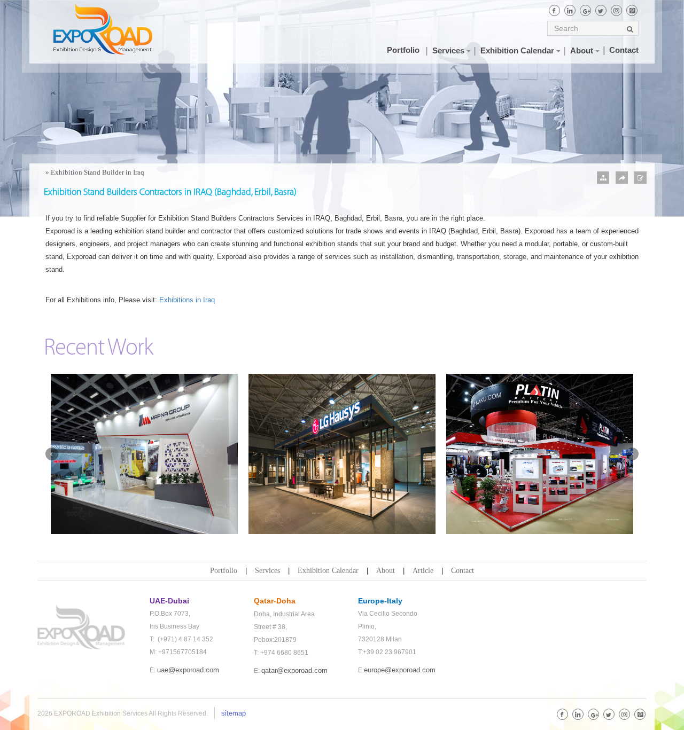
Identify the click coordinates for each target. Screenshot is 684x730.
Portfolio (223, 571)
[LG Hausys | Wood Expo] (342, 454)
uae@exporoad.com (188, 670)
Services (267, 571)
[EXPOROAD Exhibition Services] (113, 28)
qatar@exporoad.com (294, 670)
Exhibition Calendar (328, 571)
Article (423, 571)
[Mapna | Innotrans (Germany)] (144, 454)
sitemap (233, 713)
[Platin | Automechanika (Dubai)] (540, 454)
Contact (462, 571)
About (385, 571)
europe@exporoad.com (400, 670)
